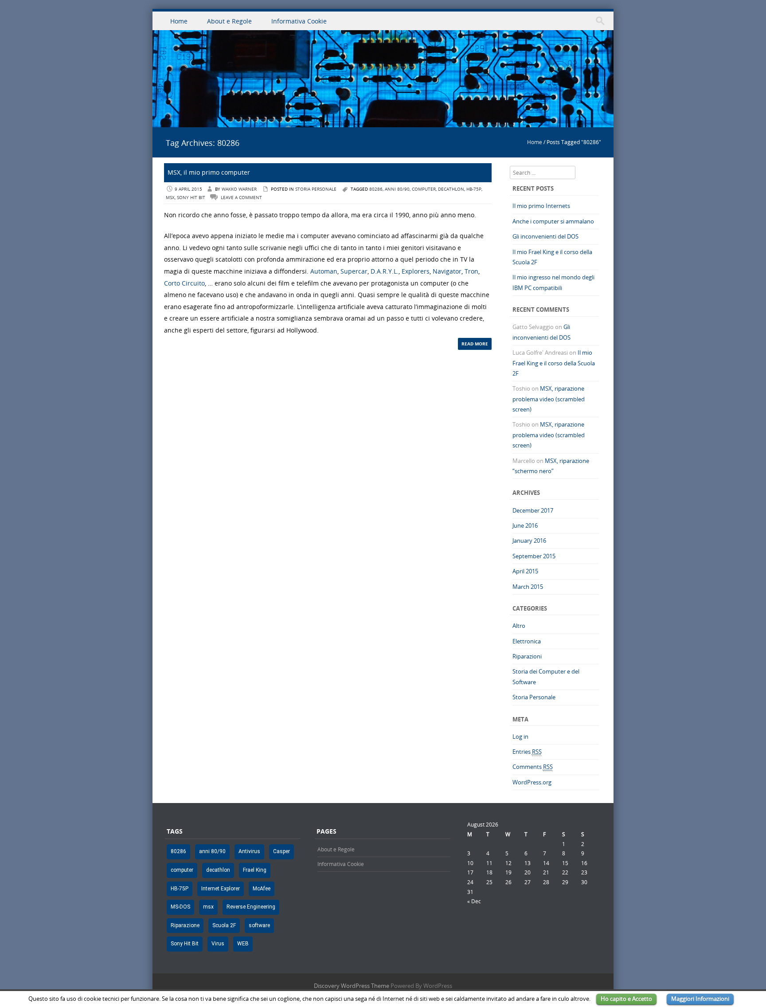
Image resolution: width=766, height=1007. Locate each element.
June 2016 (525, 525)
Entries (527, 752)
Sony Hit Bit (191, 197)
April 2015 (525, 571)
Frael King (254, 870)
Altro (518, 626)
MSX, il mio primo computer (209, 172)
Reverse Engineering (251, 907)
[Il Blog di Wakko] (383, 122)
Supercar (353, 271)
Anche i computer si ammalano (553, 221)
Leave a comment (241, 197)
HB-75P (473, 189)
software (259, 925)
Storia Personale (315, 189)
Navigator (447, 271)
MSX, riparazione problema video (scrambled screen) (548, 398)
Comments (532, 767)
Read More (474, 344)
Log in (520, 737)
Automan (323, 271)
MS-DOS (180, 907)
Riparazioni (527, 656)
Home (179, 21)
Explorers (416, 271)
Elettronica (526, 641)
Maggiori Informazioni (700, 999)
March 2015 (527, 587)
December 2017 (532, 510)
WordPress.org (531, 782)
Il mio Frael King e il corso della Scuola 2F (553, 363)
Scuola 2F (224, 925)
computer (424, 189)
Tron (471, 271)
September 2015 (533, 556)
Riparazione (185, 925)
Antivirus (249, 851)
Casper (281, 851)
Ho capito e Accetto (626, 999)
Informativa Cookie (299, 21)
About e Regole (229, 21)
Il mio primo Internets (541, 206)
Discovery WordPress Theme (351, 986)
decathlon (451, 189)
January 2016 (529, 541)
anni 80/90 (397, 189)
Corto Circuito (184, 283)
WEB (243, 943)
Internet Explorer (220, 889)
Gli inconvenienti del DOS (545, 236)
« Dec (474, 901)
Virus (217, 943)
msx (170, 197)
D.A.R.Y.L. (385, 271)
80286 (376, 189)
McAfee (261, 889)
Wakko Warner (239, 189)
